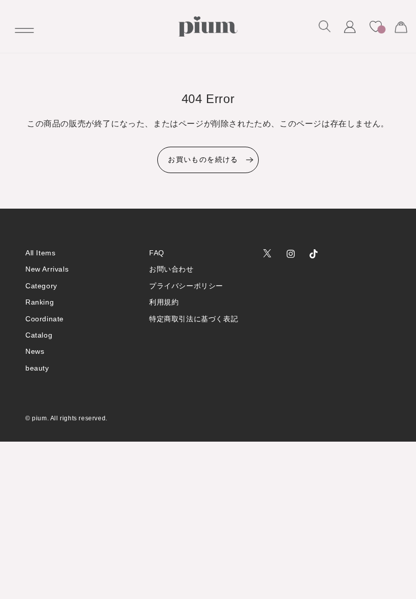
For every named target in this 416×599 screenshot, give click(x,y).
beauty (37, 368)
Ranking (39, 302)
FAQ (156, 253)
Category (41, 286)
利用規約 (164, 302)
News (34, 351)
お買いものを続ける (203, 159)
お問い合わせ (171, 269)
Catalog (38, 335)
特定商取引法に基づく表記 (193, 319)
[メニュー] (20, 26)
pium (39, 418)
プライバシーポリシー (186, 286)
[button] (324, 26)
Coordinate (44, 319)
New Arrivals (46, 269)
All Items (40, 253)
